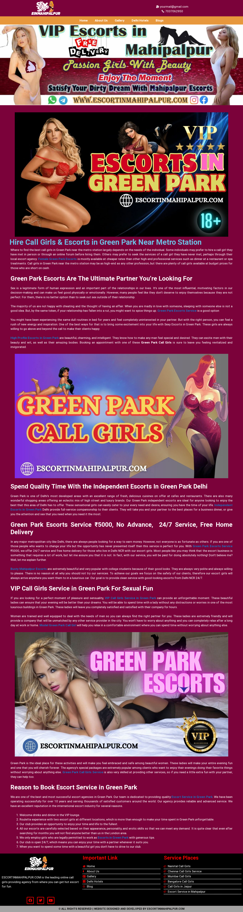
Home (84, 20)
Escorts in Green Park (113, 837)
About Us (101, 20)
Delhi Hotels (140, 20)
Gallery (120, 20)
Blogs (159, 20)
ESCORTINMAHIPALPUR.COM (165, 908)
